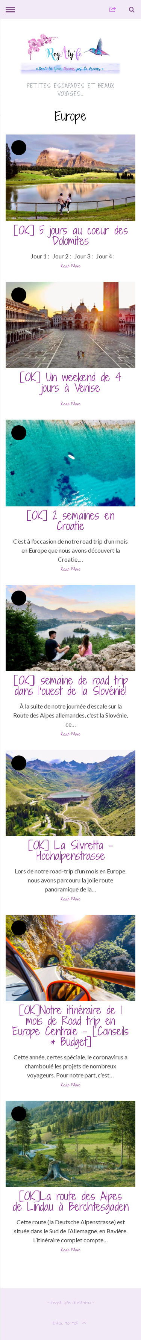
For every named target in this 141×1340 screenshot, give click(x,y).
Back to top (66, 1324)
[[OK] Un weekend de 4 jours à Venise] (70, 325)
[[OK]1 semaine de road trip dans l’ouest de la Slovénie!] (70, 628)
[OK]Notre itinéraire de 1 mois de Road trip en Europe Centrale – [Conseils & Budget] (70, 1026)
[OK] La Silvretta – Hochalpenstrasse (70, 850)
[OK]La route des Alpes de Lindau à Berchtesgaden (71, 1201)
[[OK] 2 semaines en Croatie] (70, 463)
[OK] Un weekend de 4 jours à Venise (70, 382)
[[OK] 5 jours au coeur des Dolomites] (70, 177)
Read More (70, 267)
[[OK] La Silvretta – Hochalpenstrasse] (70, 793)
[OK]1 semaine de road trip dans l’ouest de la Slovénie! (71, 685)
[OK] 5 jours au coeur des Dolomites (71, 235)
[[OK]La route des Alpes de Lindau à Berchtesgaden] (70, 1144)
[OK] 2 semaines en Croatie (70, 520)
